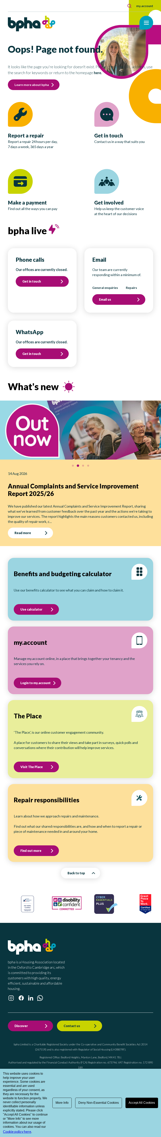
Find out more (30, 843)
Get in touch (31, 281)
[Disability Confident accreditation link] (34, 904)
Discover (21, 1018)
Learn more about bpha (32, 85)
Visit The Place (31, 759)
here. (98, 73)
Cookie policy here (17, 1131)
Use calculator (31, 602)
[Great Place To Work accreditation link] (113, 905)
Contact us (72, 1018)
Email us (105, 299)
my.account (144, 6)
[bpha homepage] (32, 946)
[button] (129, 6)
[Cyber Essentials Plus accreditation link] (73, 905)
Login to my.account (35, 675)
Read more (26, 525)
